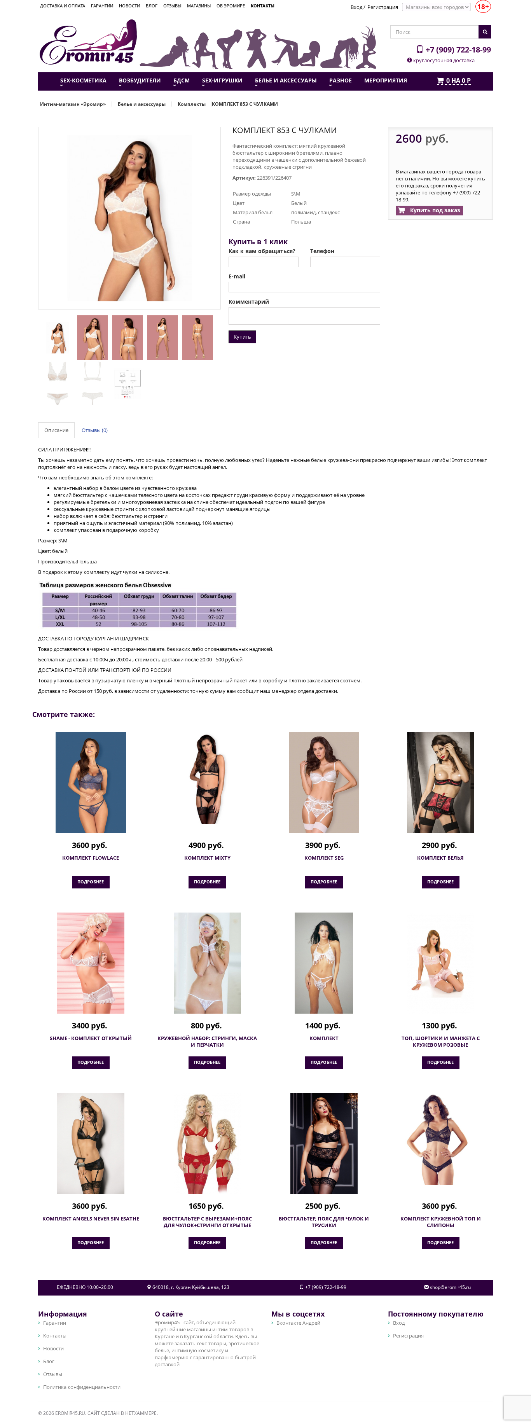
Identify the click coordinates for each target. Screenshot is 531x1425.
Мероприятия (385, 80)
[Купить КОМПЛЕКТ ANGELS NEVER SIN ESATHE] (90, 1143)
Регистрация (382, 6)
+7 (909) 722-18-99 (457, 49)
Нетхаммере (141, 1413)
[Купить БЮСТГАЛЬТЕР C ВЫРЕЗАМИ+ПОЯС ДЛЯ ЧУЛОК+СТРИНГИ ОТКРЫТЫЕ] (207, 1143)
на (458, 81)
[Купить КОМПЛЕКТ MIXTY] (207, 778)
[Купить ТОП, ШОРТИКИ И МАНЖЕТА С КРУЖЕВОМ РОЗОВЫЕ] (440, 963)
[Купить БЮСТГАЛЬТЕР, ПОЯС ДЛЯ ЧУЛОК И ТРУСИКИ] (324, 1143)
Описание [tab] (56, 430)
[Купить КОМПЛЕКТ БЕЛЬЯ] (440, 782)
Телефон (322, 251)
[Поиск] (485, 31)
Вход (356, 6)
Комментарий (249, 301)
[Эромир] (88, 41)
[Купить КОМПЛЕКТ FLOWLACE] (90, 782)
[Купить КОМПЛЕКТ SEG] (324, 782)
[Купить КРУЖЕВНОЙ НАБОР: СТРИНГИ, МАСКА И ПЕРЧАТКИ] (207, 963)
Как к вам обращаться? (262, 251)
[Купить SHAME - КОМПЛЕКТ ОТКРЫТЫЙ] (90, 963)
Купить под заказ (434, 210)
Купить (242, 336)
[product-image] (55, 337)
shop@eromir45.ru (450, 1287)
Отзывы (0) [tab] (95, 430)
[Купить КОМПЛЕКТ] (324, 963)
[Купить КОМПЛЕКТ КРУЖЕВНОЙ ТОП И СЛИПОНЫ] (440, 1139)
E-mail (237, 276)
